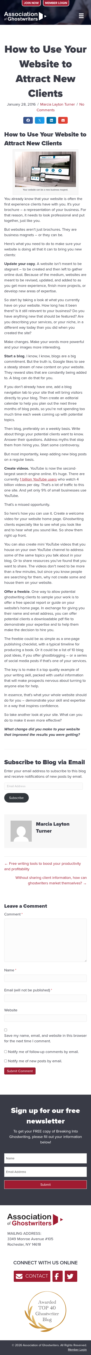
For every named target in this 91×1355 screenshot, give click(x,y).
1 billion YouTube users (38, 479)
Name (10, 970)
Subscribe (16, 797)
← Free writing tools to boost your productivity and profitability (42, 866)
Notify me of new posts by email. (35, 1061)
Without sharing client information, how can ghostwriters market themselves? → (51, 880)
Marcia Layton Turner (57, 104)
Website (10, 1010)
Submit (45, 1184)
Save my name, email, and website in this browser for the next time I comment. (45, 1038)
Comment (13, 914)
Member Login (77, 1349)
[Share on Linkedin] (51, 120)
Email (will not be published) (28, 990)
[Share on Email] (63, 120)
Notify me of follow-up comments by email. (43, 1051)
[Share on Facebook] (28, 120)
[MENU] (81, 16)
